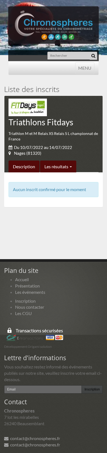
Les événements (30, 292)
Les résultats (56, 166)
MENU (84, 67)
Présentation (27, 285)
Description (24, 166)
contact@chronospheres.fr (34, 438)
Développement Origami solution (28, 347)
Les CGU (23, 313)
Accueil (22, 279)
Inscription (25, 300)
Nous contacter (29, 307)
